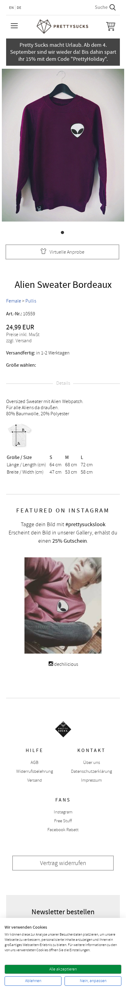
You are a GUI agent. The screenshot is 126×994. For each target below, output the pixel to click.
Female (13, 301)
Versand (34, 780)
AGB (35, 762)
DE (19, 7)
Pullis (30, 301)
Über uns (91, 762)
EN (11, 7)
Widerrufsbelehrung (34, 771)
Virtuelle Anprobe (67, 252)
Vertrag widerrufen (63, 863)
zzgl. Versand (19, 341)
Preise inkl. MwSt (22, 335)
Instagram (63, 812)
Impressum (91, 780)
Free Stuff (63, 821)
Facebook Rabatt (63, 830)
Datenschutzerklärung (91, 771)
